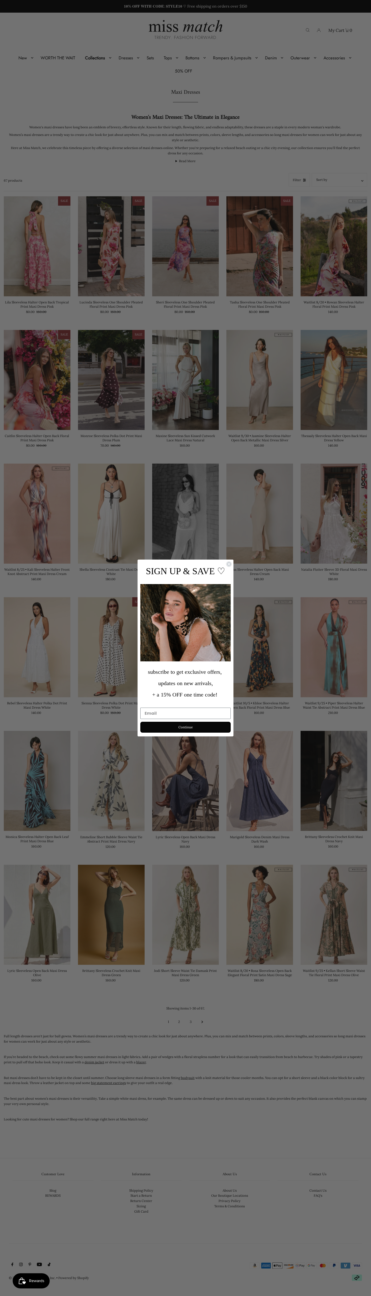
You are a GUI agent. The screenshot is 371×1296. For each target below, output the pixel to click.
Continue (185, 727)
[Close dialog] (228, 564)
